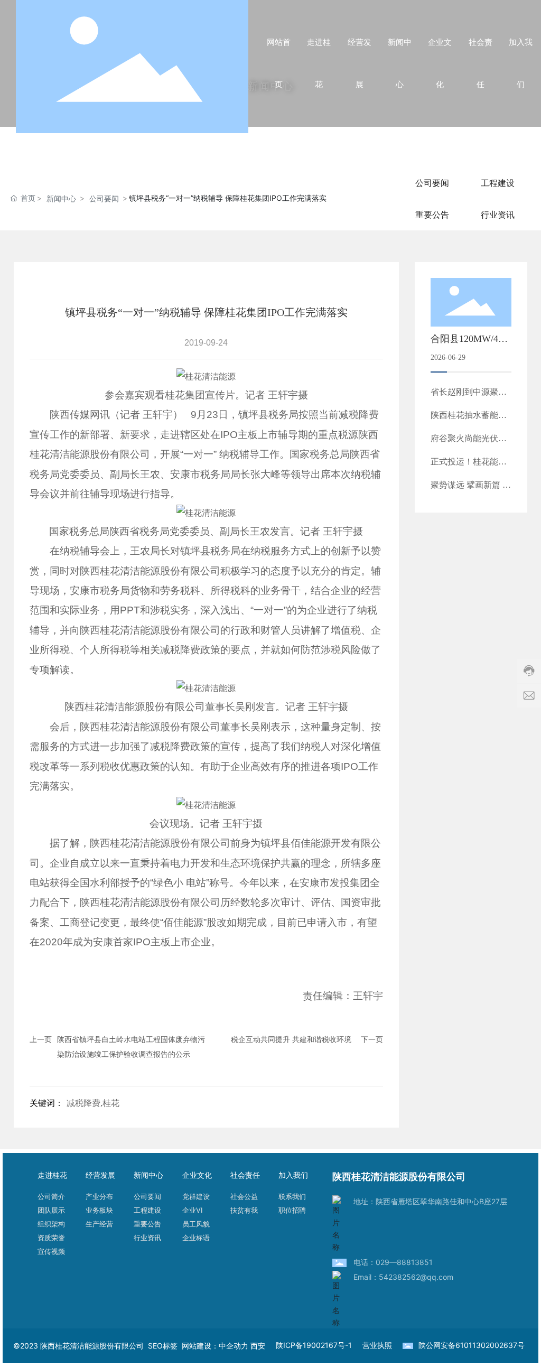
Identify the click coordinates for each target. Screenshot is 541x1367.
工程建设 (498, 183)
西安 (257, 1345)
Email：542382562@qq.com (403, 1276)
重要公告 (432, 214)
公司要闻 (104, 198)
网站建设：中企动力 (215, 1345)
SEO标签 (165, 1345)
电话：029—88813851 (393, 1262)
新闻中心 (61, 198)
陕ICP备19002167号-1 (314, 1345)
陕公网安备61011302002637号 (471, 1345)
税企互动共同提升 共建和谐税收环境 (291, 1039)
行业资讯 (498, 214)
